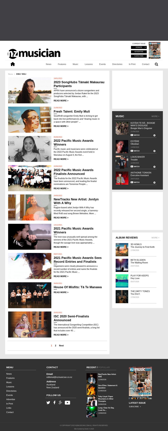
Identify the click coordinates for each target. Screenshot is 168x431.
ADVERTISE (138, 52)
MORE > (155, 116)
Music (75, 64)
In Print (132, 64)
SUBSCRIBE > (135, 407)
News (48, 64)
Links (8, 408)
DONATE (139, 47)
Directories (117, 64)
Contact (145, 64)
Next (61, 345)
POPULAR (104, 367)
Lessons (89, 64)
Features (62, 64)
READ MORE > (61, 101)
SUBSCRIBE (138, 56)
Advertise (10, 399)
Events (102, 64)
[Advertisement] (84, 20)
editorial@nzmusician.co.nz (59, 377)
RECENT (91, 367)
